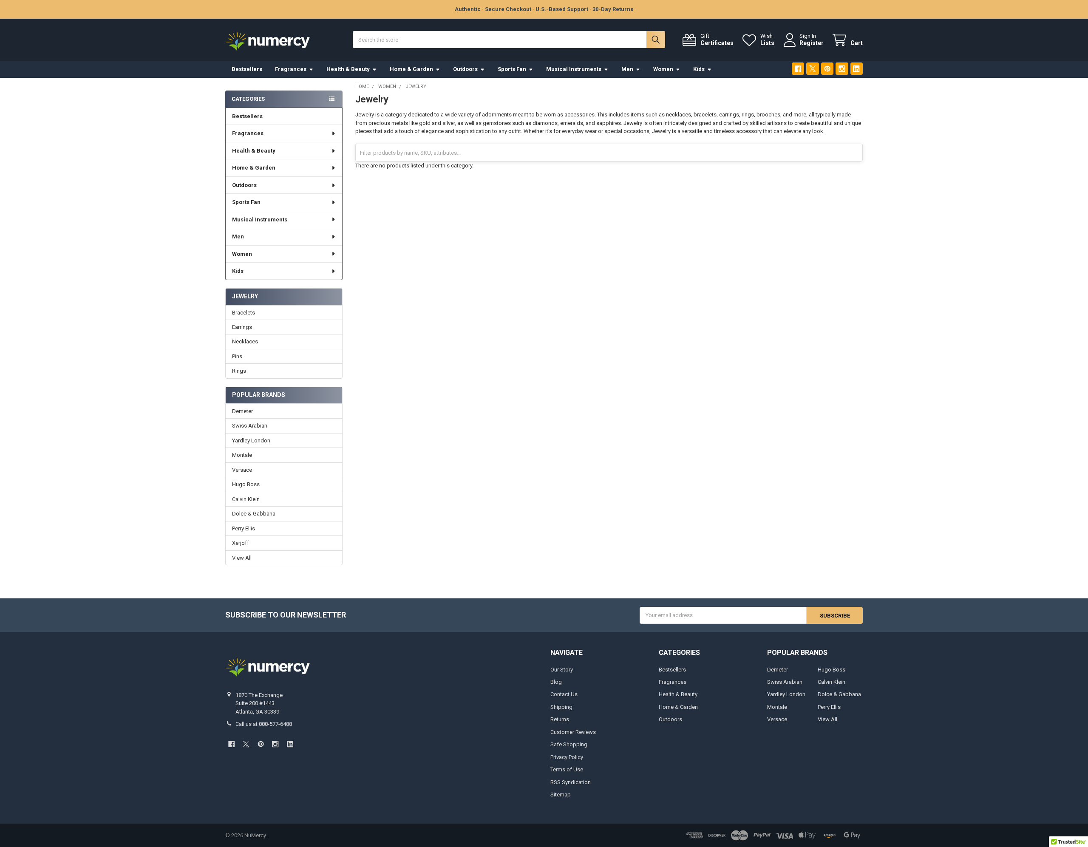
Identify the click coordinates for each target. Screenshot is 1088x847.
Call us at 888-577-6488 (263, 724)
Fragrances (290, 69)
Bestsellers (247, 69)
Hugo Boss (246, 484)
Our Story (561, 669)
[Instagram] (842, 68)
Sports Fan (512, 69)
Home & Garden (411, 69)
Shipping (561, 707)
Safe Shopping (568, 744)
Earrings (242, 327)
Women (663, 69)
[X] (812, 68)
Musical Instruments (573, 69)
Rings (239, 371)
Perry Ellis (243, 528)
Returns (559, 719)
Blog (556, 682)
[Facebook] (798, 68)
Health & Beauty (348, 69)
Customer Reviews (573, 732)
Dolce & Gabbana (253, 513)
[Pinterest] (827, 68)
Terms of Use (566, 769)
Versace (242, 470)
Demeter (242, 411)
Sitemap (560, 794)
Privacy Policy (566, 757)
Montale (242, 455)
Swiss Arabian (249, 425)
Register (811, 43)
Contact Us (564, 694)
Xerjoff (240, 543)
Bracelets (243, 312)
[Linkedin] (856, 68)
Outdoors (465, 69)
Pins (237, 356)
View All (242, 558)
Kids (699, 69)
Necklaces (245, 341)
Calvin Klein (246, 499)
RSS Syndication (570, 782)
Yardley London (251, 440)
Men (627, 69)
